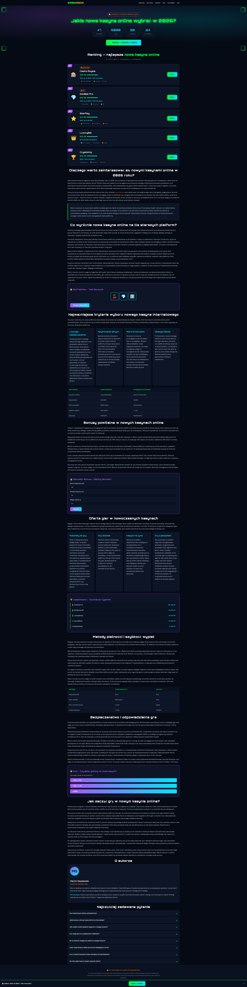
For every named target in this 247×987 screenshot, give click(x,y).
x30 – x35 (77, 780)
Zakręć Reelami (80, 305)
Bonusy (158, 3)
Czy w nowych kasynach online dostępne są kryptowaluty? (90, 954)
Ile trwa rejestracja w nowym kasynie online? (85, 961)
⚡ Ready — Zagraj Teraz (123, 43)
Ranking (142, 3)
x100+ (75, 791)
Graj (172, 74)
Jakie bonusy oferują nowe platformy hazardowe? (87, 920)
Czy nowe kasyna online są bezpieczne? (83, 913)
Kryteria (150, 3)
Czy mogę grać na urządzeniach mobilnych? (84, 934)
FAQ (178, 3)
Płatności (171, 3)
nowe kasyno (119, 192)
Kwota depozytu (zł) (77, 483)
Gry (164, 3)
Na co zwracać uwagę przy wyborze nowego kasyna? (87, 941)
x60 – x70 (77, 786)
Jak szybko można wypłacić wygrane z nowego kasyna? (89, 927)
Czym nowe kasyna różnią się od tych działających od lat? (89, 948)
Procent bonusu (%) (77, 492)
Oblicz (76, 509)
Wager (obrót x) (75, 500)
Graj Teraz (137, 983)
